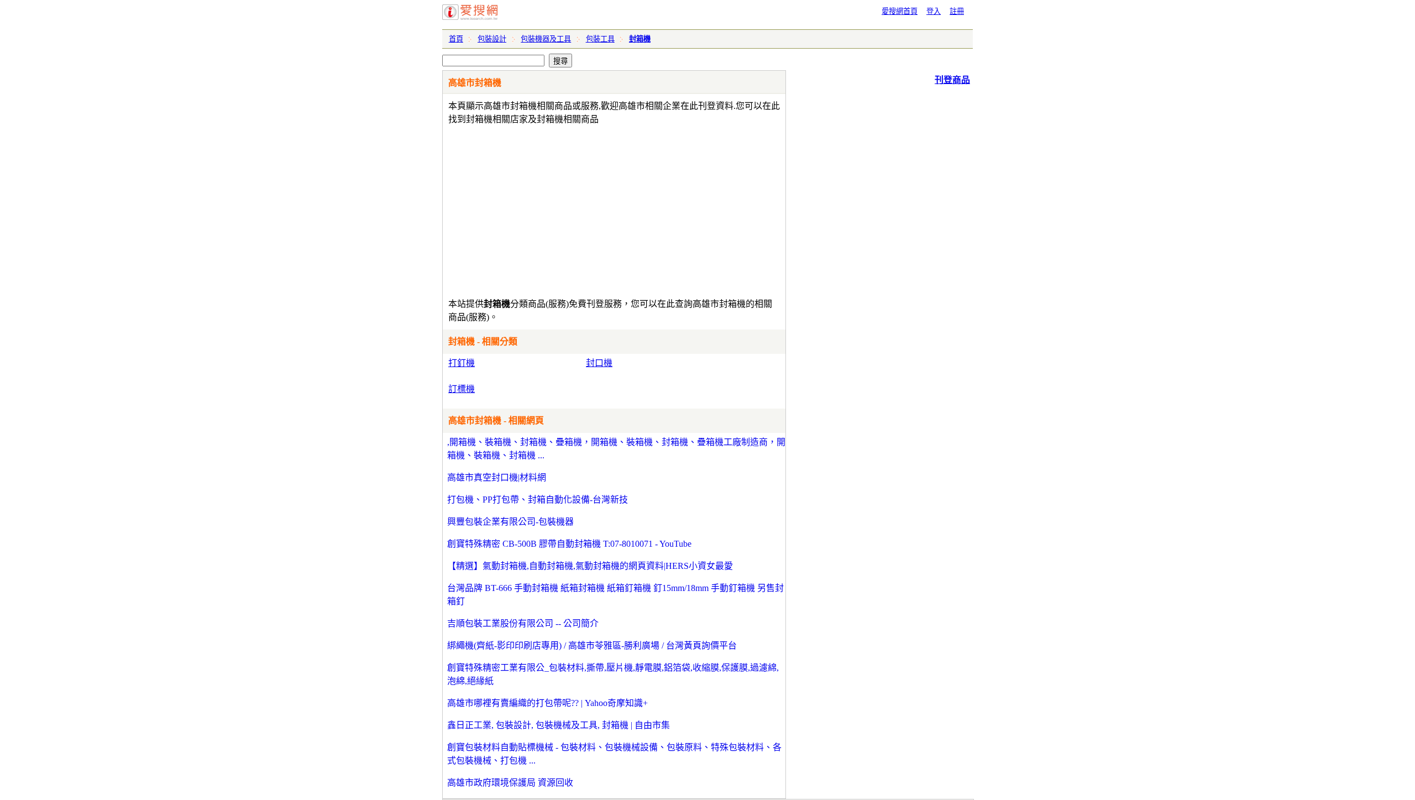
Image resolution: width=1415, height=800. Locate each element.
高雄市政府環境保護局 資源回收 (510, 782)
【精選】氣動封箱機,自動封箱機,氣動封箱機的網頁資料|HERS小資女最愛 (590, 566)
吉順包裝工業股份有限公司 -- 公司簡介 (523, 623)
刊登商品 (952, 80)
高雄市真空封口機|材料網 (496, 477)
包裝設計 (492, 39)
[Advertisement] (582, 209)
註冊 (957, 11)
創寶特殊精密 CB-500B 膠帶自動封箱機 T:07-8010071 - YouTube (569, 543)
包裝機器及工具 (546, 39)
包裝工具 (600, 39)
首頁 (456, 39)
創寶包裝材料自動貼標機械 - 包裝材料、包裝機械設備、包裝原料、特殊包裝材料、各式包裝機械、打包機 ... (614, 754)
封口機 (599, 363)
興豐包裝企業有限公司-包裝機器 (510, 521)
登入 (933, 11)
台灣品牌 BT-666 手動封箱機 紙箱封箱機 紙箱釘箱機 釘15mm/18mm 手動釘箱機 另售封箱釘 (615, 594)
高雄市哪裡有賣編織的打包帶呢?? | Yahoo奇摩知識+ (547, 703)
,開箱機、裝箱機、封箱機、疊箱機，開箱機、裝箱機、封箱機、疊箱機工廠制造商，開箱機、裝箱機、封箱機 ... (616, 448)
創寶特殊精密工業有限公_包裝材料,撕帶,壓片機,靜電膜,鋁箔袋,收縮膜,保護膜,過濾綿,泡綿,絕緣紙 (613, 674)
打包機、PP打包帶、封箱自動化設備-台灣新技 (537, 499)
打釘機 (461, 363)
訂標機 (461, 389)
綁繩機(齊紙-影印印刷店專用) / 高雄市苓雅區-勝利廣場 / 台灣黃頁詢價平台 (592, 645)
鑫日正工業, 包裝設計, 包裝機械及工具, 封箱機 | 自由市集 (558, 725)
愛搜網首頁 (900, 11)
